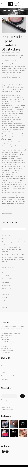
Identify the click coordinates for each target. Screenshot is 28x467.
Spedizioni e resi (5, 407)
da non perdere (11, 222)
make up (5, 301)
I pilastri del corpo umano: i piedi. (12, 239)
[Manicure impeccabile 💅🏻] (14, 424)
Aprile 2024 (5, 276)
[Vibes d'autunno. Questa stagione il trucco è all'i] (23, 433)
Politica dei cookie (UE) (7, 375)
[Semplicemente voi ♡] (14, 433)
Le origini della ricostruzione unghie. (13, 254)
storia (4, 304)
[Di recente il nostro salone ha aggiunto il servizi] (5, 433)
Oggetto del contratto (7, 409)
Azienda (3, 369)
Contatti (3, 372)
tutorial (4, 307)
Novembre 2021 (7, 279)
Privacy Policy (5, 379)
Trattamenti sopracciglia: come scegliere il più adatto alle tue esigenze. (11, 249)
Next (22, 396)
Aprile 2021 (5, 282)
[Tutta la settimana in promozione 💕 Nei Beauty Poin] (23, 424)
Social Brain (20, 465)
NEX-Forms (10, 400)
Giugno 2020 (6, 288)
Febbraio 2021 (6, 285)
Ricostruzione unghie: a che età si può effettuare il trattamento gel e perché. (13, 259)
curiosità (17, 52)
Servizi (3, 362)
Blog (2, 365)
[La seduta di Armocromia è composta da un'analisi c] (5, 424)
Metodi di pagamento (7, 411)
